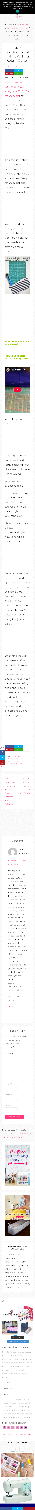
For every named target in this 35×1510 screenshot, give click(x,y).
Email (8, 1095)
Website (9, 1105)
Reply (10, 1006)
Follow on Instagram (18, 1341)
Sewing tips (16, 758)
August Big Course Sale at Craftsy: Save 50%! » (24, 786)
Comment (10, 1053)
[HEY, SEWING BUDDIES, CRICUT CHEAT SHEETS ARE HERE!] (25, 1313)
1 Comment (25, 66)
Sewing (14, 763)
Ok (17, 11)
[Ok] (33, 7)
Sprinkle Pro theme (19, 1506)
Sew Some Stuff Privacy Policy (17, 1435)
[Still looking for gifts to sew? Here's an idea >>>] (10, 1328)
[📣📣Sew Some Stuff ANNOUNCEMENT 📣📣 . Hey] (10, 1313)
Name (8, 1084)
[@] (7, 1302)
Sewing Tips (20, 763)
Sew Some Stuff (17, 14)
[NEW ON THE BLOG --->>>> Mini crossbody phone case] (25, 1328)
